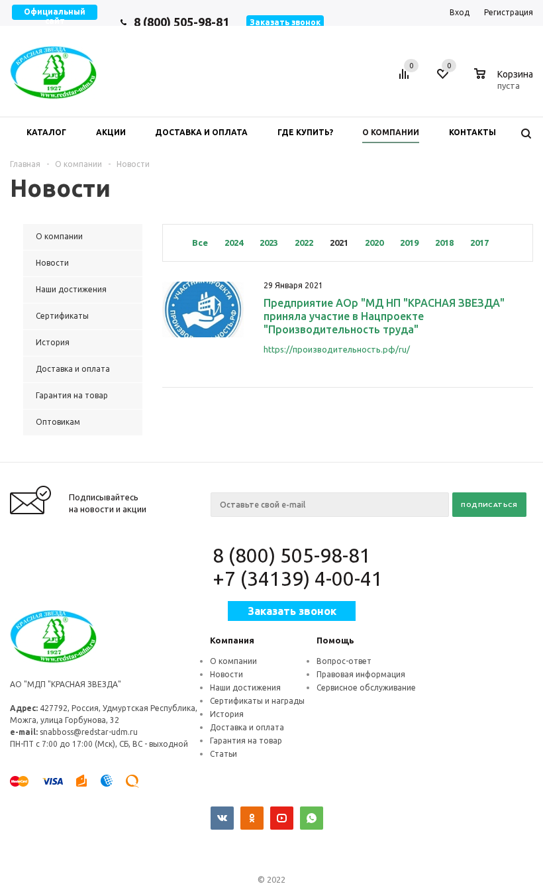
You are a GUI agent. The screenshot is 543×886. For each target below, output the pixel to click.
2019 (409, 242)
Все (200, 242)
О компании (233, 661)
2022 (304, 242)
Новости (226, 674)
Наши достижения (245, 687)
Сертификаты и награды (257, 700)
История (227, 714)
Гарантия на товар (246, 740)
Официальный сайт (54, 16)
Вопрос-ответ (344, 661)
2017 (479, 242)
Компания (232, 640)
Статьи (223, 753)
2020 (374, 242)
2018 (444, 242)
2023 (269, 242)
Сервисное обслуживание (366, 687)
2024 (233, 242)
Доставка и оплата (247, 727)
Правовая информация (361, 674)
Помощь (335, 640)
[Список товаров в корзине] (505, 83)
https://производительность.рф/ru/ (337, 349)
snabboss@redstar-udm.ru (89, 732)
